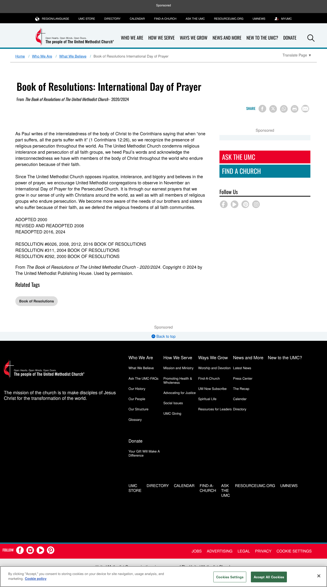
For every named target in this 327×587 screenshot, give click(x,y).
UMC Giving (172, 413)
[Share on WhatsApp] (284, 109)
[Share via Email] (305, 108)
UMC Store (86, 19)
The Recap (241, 388)
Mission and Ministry (178, 367)
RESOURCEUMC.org (228, 19)
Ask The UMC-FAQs (143, 378)
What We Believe (72, 56)
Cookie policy (35, 578)
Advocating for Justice (179, 392)
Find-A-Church (165, 19)
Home (20, 56)
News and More (227, 38)
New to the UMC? (262, 38)
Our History (137, 388)
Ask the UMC (195, 19)
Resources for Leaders (215, 409)
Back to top (165, 336)
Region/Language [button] (55, 19)
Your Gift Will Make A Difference (144, 453)
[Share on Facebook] (262, 108)
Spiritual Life (207, 398)
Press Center (242, 378)
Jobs (197, 551)
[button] (310, 38)
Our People (137, 398)
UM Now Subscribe (212, 388)
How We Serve (161, 38)
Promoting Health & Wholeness (177, 380)
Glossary (135, 419)
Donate (136, 440)
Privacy (263, 551)
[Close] (318, 575)
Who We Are (132, 38)
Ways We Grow (193, 38)
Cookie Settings (294, 551)
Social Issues (173, 402)
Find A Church (241, 171)
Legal (244, 551)
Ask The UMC (238, 157)
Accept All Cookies (269, 576)
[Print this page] (294, 109)
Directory (112, 19)
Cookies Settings (229, 576)
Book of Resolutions (36, 301)
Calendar (137, 19)
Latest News (242, 367)
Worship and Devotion (214, 367)
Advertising (219, 551)
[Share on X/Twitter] (273, 109)
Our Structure (138, 409)
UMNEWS (259, 19)
